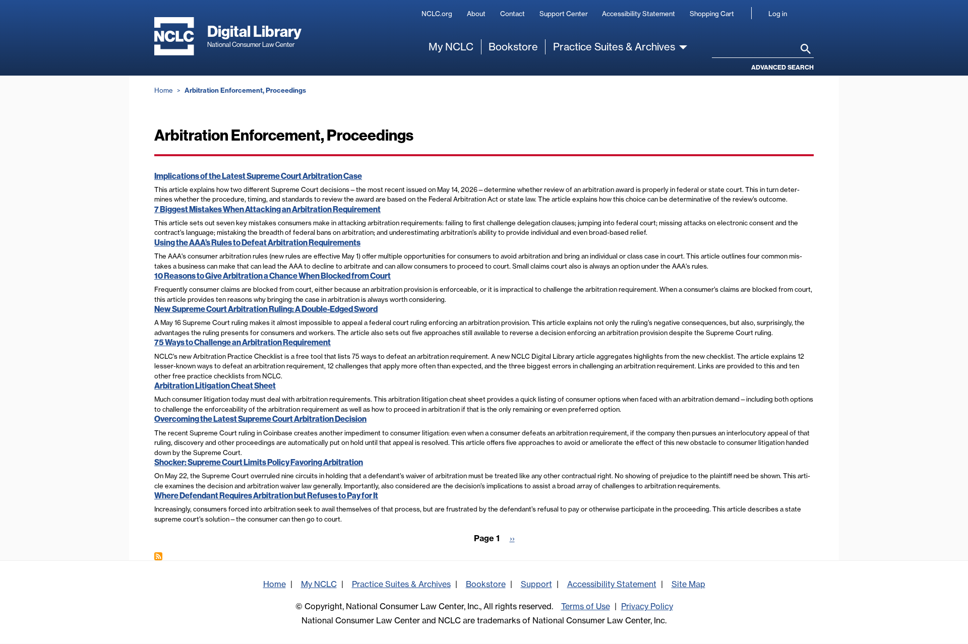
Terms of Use (585, 606)
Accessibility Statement (638, 14)
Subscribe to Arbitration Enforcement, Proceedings (158, 556)
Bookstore (513, 46)
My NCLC (451, 46)
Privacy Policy (647, 606)
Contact (512, 14)
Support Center (563, 14)
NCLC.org (436, 14)
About (476, 14)
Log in (777, 14)
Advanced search (782, 67)
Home (163, 90)
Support (536, 584)
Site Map (688, 584)
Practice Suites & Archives (614, 46)
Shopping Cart (712, 14)
